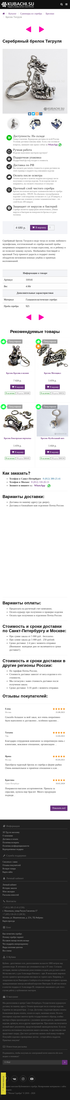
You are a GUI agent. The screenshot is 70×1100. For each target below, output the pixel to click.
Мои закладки (9, 891)
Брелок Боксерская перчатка (17, 438)
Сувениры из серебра (31, 13)
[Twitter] (33, 113)
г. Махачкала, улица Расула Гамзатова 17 (20, 911)
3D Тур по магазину (11, 832)
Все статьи (7, 951)
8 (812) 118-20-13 (40, 482)
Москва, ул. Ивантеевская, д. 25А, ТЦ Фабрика (23, 917)
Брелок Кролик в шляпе (17, 373)
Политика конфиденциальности (16, 846)
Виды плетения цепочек (13, 947)
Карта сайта (7, 872)
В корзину (40, 227)
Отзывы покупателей (12, 865)
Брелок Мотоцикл (52, 373)
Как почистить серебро (12, 934)
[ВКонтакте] (29, 113)
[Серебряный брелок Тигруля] (35, 81)
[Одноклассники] (37, 113)
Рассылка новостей (11, 895)
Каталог (12, 13)
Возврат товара (9, 868)
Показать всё (58, 808)
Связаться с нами (10, 862)
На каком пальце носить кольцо (16, 940)
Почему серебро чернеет (13, 937)
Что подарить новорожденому (15, 944)
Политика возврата (11, 842)
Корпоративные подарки (13, 849)
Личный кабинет (9, 885)
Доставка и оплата (10, 839)
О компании (8, 836)
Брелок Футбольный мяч (52, 438)
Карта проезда (9, 921)
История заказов (10, 888)
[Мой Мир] (40, 113)
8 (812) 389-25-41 (52, 478)
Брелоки (50, 13)
